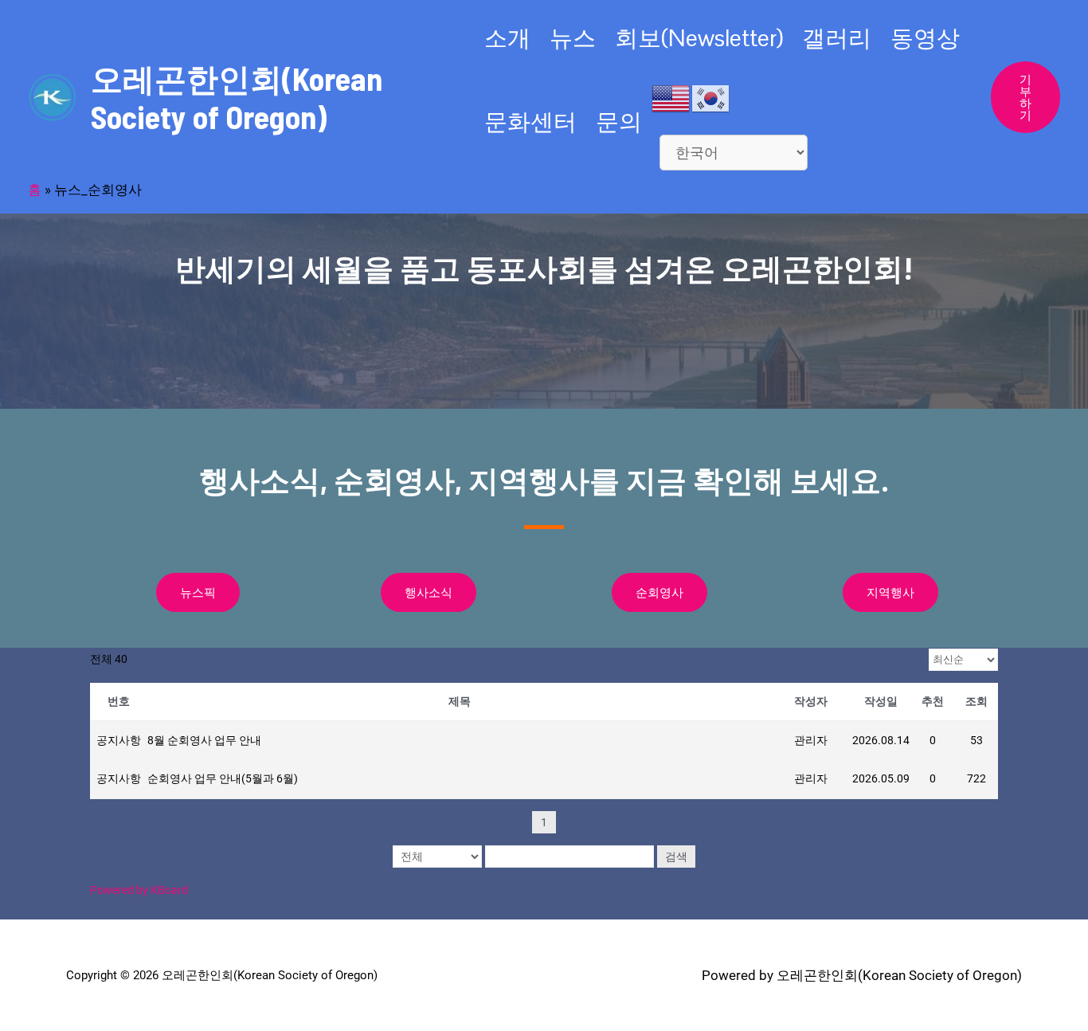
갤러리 (836, 38)
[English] (671, 97)
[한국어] (711, 97)
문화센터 (530, 121)
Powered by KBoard (139, 890)
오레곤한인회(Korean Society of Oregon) (236, 97)
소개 (507, 38)
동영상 (925, 38)
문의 (619, 121)
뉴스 (573, 38)
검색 (676, 856)
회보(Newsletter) (699, 38)
